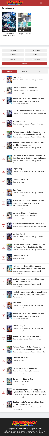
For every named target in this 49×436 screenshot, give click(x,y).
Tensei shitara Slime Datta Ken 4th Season (30, 98)
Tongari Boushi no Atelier (23, 379)
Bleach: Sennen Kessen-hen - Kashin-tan (28, 111)
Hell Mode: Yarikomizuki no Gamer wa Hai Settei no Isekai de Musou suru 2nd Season (30, 157)
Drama (28, 295)
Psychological (28, 394)
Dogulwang (17, 169)
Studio (13, 55)
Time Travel (40, 171)
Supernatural (34, 90)
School (31, 339)
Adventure (27, 80)
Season (36, 50)
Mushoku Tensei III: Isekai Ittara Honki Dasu (30, 292)
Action (21, 80)
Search (24, 64)
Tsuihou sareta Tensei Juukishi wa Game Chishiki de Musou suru (28, 144)
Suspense (42, 394)
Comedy (21, 90)
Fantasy (33, 80)
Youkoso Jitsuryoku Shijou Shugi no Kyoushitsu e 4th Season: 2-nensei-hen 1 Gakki (29, 391)
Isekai (37, 101)
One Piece (17, 77)
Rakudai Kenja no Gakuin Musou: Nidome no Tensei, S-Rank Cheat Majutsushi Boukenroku (29, 133)
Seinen (26, 381)
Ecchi (32, 295)
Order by (36, 59)
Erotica (27, 90)
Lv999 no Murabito (20, 179)
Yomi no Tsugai (19, 121)
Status (36, 55)
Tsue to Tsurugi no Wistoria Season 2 (27, 336)
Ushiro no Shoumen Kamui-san (25, 88)
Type (12, 59)
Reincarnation (17, 103)
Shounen (40, 80)
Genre (13, 50)
